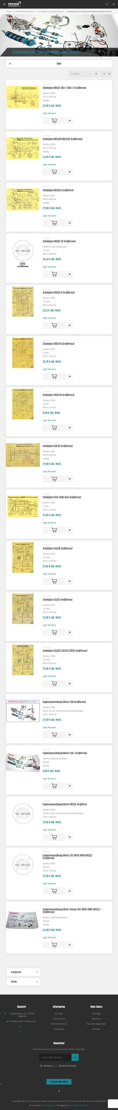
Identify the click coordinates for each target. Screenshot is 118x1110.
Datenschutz (59, 1018)
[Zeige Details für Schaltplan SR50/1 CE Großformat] (23, 250)
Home (9, 11)
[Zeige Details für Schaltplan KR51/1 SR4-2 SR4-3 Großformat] (23, 97)
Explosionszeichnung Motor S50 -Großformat (65, 753)
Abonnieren (48, 1066)
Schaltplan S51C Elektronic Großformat (62, 497)
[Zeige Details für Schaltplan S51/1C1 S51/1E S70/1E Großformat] (23, 660)
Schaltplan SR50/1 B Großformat (59, 292)
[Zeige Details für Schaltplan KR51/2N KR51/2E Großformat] (23, 148)
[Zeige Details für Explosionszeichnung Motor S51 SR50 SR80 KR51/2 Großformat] (23, 864)
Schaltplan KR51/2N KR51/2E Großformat (62, 139)
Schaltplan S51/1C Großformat (58, 599)
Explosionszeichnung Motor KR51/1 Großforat (65, 804)
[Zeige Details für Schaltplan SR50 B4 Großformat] (23, 404)
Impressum (59, 1029)
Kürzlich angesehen (96, 1023)
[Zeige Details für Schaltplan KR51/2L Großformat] (23, 199)
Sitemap (96, 1029)
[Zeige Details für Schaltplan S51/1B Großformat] (23, 557)
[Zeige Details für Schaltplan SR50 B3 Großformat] (23, 353)
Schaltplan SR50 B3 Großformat (58, 343)
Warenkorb (108, 3)
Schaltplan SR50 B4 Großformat (58, 395)
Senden (75, 1057)
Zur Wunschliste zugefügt (69, 121)
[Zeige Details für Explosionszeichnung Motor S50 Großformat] (23, 711)
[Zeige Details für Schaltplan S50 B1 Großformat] (23, 455)
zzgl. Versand (49, 113)
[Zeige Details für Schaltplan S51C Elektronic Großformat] (23, 506)
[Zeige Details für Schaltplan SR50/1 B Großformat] (23, 302)
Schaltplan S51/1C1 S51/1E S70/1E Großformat (65, 650)
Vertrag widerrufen (59, 1081)
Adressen (96, 1018)
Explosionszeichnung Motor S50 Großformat (64, 701)
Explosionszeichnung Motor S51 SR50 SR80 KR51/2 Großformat (67, 857)
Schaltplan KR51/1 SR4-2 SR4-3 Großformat (64, 87)
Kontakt (59, 1013)
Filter (59, 63)
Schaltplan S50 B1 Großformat (58, 446)
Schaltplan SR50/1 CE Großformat (59, 241)
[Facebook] (59, 1091)
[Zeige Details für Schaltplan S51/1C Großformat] (23, 609)
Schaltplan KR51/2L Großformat (58, 190)
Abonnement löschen (68, 1066)
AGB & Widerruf (59, 1023)
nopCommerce (48, 1105)
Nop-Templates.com (79, 1105)
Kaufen (54, 121)
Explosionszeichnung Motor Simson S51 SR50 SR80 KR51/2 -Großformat (72, 911)
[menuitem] (59, 1013)
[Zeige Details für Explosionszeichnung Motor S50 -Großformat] (23, 762)
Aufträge (96, 1013)
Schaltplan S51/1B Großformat (58, 548)
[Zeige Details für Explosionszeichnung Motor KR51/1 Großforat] (23, 813)
